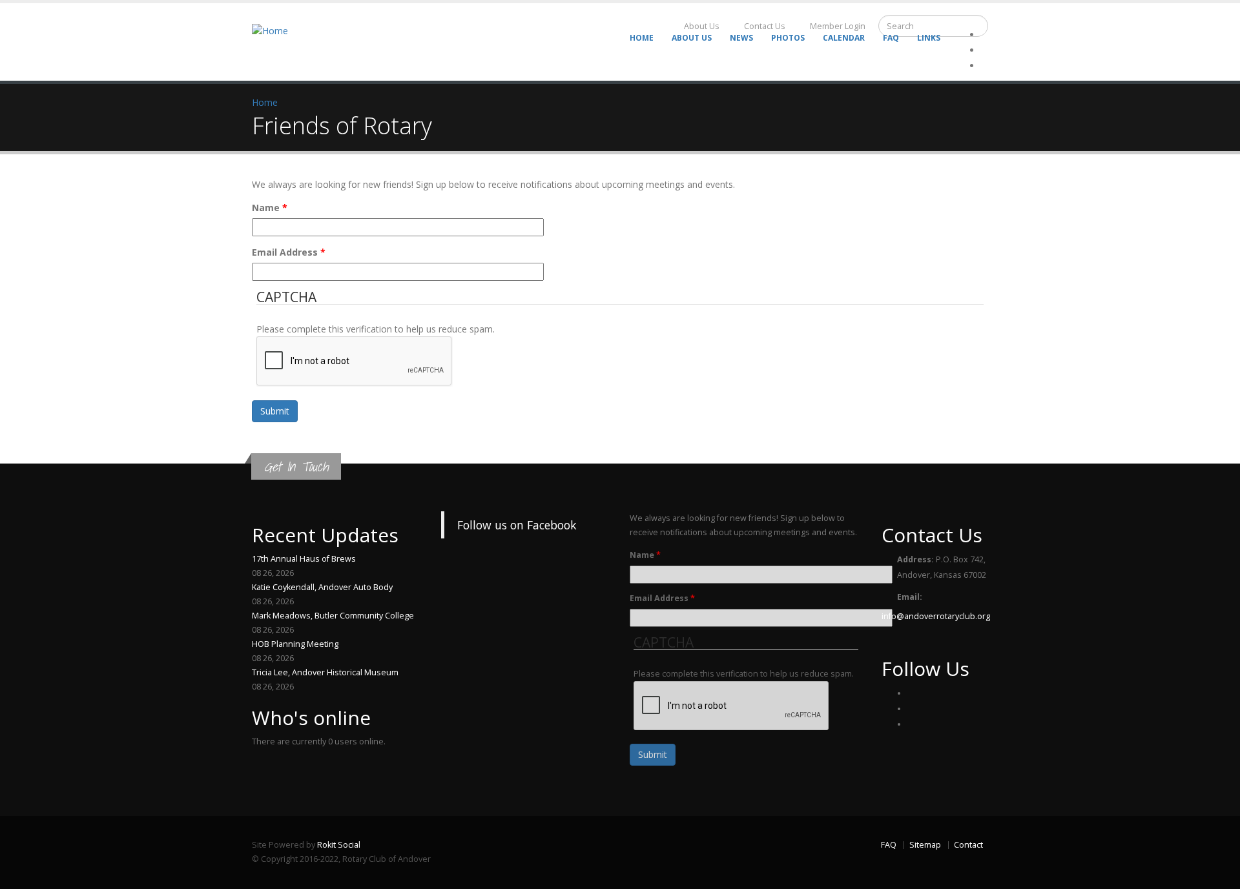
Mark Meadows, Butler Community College (333, 615)
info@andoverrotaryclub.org (936, 616)
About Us (692, 37)
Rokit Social (338, 844)
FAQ (891, 37)
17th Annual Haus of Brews (304, 558)
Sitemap (925, 844)
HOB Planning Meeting (295, 644)
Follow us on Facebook (516, 525)
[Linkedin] (984, 65)
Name (269, 207)
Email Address (289, 252)
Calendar (844, 37)
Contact (968, 844)
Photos (788, 37)
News (741, 37)
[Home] (278, 30)
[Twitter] (984, 50)
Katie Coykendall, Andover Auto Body (322, 587)
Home (642, 37)
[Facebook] (910, 693)
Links (928, 37)
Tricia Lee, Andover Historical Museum (325, 672)
